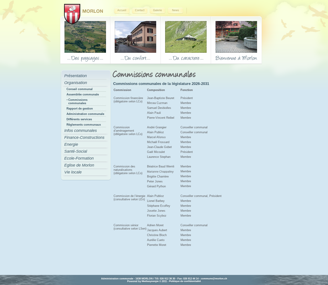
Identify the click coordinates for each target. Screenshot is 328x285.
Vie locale (73, 172)
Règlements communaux (83, 124)
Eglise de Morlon (79, 165)
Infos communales (80, 130)
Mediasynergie (150, 281)
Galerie (157, 10)
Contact (139, 10)
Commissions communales (77, 101)
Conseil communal (79, 89)
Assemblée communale (82, 94)
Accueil (121, 10)
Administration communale (85, 114)
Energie (71, 144)
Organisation (75, 82)
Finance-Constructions (84, 137)
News (175, 10)
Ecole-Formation (79, 158)
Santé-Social (75, 151)
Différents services (79, 119)
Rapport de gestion (79, 108)
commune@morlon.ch (214, 278)
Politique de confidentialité (185, 281)
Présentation (75, 76)
